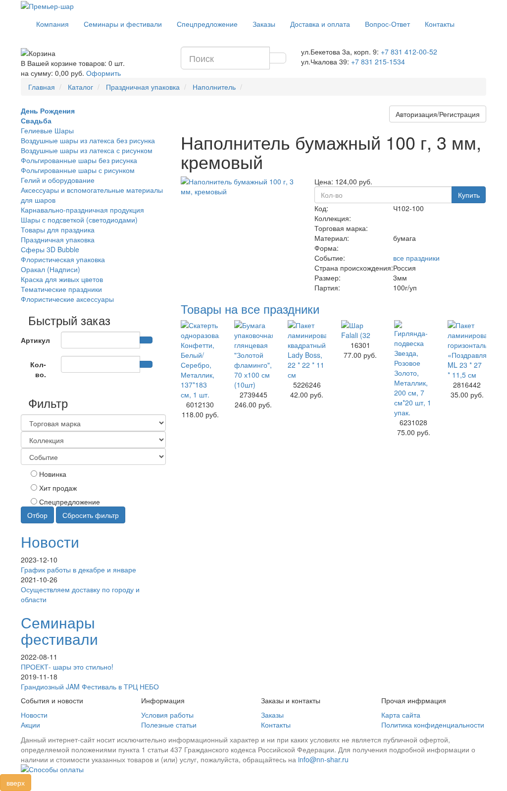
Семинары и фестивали (123, 24)
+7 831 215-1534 (378, 61)
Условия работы (167, 715)
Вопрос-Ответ (387, 24)
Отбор (37, 515)
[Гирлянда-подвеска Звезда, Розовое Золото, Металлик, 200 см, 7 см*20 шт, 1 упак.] (413, 368)
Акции (30, 725)
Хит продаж (57, 488)
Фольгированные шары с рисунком (78, 170)
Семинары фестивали (59, 630)
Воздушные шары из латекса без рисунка (88, 140)
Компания (52, 24)
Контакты (440, 24)
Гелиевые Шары (47, 130)
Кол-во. (38, 369)
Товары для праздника (58, 229)
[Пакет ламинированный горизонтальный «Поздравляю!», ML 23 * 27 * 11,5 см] (467, 350)
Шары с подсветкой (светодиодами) (79, 220)
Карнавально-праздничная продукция (82, 210)
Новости (50, 541)
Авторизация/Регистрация (438, 114)
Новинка (51, 474)
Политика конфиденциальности (432, 725)
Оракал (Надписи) (50, 269)
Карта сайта (400, 715)
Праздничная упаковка (58, 239)
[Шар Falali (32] (360, 330)
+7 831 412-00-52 (409, 51)
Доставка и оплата (320, 24)
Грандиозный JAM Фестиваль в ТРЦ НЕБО (90, 686)
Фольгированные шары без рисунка (79, 160)
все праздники (416, 258)
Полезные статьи (169, 725)
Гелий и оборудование (58, 180)
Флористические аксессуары (67, 299)
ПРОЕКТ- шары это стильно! (67, 667)
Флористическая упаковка (63, 259)
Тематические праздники (61, 289)
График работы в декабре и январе (78, 569)
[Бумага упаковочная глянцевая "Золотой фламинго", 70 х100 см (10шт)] (253, 355)
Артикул (35, 340)
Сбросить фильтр (90, 515)
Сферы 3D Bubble (50, 249)
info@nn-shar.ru (323, 759)
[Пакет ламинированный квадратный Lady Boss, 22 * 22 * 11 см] (307, 350)
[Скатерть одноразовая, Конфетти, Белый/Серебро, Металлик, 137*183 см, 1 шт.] (200, 359)
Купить (469, 195)
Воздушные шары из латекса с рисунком (86, 150)
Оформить (103, 73)
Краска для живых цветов (62, 279)
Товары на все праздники (250, 308)
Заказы (264, 24)
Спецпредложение (207, 24)
